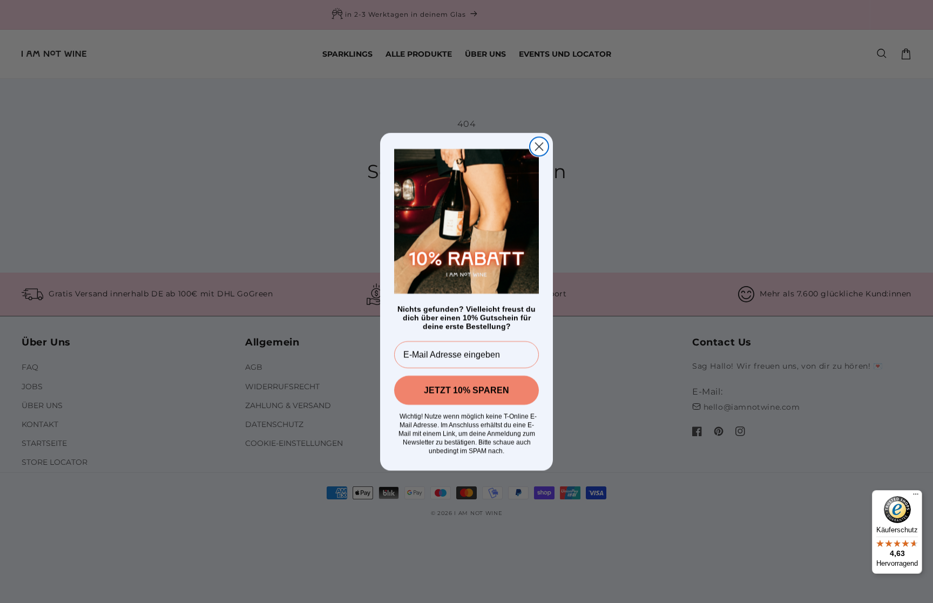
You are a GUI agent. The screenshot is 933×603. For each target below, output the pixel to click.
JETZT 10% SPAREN (466, 390)
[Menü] (915, 496)
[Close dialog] (539, 146)
